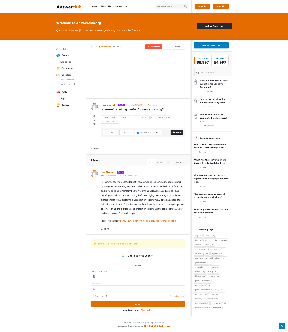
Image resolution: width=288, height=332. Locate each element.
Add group (65, 61)
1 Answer (203, 167)
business (221, 240)
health (200, 272)
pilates (214, 276)
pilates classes (203, 281)
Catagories (68, 68)
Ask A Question (214, 26)
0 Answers (203, 152)
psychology (202, 294)
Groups (65, 55)
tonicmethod (202, 308)
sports (213, 299)
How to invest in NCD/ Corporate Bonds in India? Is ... (213, 118)
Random (180, 162)
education (201, 254)
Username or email (100, 271)
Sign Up (220, 6)
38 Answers (209, 125)
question (218, 294)
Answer (176, 132)
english (217, 254)
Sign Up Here (147, 310)
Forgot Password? (177, 296)
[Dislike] (94, 123)
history (213, 272)
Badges (65, 105)
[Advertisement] (138, 72)
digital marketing (216, 249)
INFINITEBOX (150, 326)
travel (217, 308)
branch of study (203, 240)
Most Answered (67, 84)
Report (97, 148)
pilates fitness (202, 285)
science (200, 299)
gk (214, 267)
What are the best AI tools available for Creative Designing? (214, 83)
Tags (62, 98)
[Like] (94, 115)
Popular (199, 72)
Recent (169, 162)
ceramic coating (125, 117)
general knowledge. (216, 258)
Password (96, 284)
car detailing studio (109, 117)
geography (201, 267)
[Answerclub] (71, 6)
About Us (106, 6)
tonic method (219, 303)
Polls (64, 92)
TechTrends (164, 326)
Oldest (160, 162)
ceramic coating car (141, 117)
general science (203, 263)
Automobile (152, 105)
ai (198, 236)
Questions (67, 74)
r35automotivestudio (110, 122)
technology (201, 303)
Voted (151, 162)
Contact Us (121, 6)
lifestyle (200, 276)
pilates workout (203, 290)
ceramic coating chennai (161, 117)
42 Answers (209, 107)
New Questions (67, 79)
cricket (200, 249)
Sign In (202, 6)
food (199, 258)
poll (218, 290)
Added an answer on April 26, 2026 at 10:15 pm (119, 176)
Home (94, 6)
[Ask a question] (282, 326)
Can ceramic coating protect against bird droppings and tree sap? (211, 178)
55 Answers (209, 91)
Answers (210, 72)
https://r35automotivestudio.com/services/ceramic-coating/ (147, 220)
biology (209, 236)
